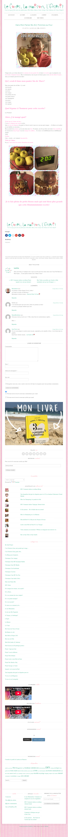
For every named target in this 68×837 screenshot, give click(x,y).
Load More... (27, 739)
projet (32, 773)
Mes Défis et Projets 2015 (11, 635)
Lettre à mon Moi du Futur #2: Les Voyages (31, 524)
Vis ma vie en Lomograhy (11, 679)
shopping (47, 773)
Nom (6, 364)
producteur (52, 258)
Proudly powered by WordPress (26, 826)
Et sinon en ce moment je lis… (13, 605)
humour (19, 770)
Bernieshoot (15, 288)
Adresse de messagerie (11, 370)
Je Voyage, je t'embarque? (11, 615)
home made (13, 771)
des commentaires (11, 803)
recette (36, 773)
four (24, 258)
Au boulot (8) (29, 335)
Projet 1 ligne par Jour (10, 649)
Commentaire (8, 346)
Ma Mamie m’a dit (9, 632)
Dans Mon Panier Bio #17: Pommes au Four (34, 25)
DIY (48, 767)
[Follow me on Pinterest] (34, 453)
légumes (32, 258)
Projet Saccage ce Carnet (11, 666)
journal (25, 770)
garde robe (7, 771)
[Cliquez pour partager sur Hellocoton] (13, 235)
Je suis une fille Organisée (11, 612)
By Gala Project (9, 545)
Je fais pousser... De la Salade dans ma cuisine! (32, 509)
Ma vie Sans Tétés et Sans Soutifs (28, 534)
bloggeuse (19, 768)
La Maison (33, 15)
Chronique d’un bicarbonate (12, 568)
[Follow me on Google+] (30, 453)
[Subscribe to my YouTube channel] (41, 453)
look (41, 770)
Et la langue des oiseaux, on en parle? (14, 588)
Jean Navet (14, 329)
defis (37, 768)
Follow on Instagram (39, 740)
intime (22, 770)
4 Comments (42, 28)
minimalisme (56, 770)
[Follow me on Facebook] (23, 453)
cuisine (33, 767)
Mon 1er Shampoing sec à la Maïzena (29, 514)
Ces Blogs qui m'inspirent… (12, 555)
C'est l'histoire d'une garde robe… (13, 551)
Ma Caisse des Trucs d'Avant (12, 629)
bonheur (27, 768)
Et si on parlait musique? (11, 598)
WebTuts (46, 826)
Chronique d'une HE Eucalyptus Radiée (15, 561)
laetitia (26, 28)
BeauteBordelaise (16, 315)
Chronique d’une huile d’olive (12, 578)
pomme (46, 258)
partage (20, 773)
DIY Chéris (8, 585)
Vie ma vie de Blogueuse (11, 676)
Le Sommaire (28, 18)
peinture (24, 773)
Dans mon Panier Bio (24, 256)
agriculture (8, 258)
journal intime (30, 770)
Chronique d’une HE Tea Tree (12, 575)
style (53, 773)
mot (62, 770)
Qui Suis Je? (11, 15)
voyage (18, 776)
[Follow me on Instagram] (37, 453)
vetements (7, 776)
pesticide (41, 258)
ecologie (19, 258)
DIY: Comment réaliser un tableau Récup (30, 489)
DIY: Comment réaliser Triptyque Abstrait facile (32, 504)
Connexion (8, 797)
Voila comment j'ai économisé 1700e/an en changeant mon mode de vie (38, 529)
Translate (17, 482)
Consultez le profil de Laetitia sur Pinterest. (16, 759)
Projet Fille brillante (10, 655)
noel (14, 773)
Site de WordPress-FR (10, 807)
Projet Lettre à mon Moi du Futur (13, 659)
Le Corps (22, 15)
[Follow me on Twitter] (27, 453)
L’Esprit (44, 15)
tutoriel (60, 773)
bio (13, 258)
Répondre (14, 298)
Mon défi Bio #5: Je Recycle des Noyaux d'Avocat (32, 519)
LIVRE (35, 771)
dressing (52, 768)
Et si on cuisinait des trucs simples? (41, 256)
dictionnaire (42, 768)
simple (58, 258)
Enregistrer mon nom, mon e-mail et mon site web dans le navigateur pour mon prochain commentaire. (33, 384)
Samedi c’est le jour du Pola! (12, 669)
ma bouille (49, 771)
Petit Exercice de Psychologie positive (14, 645)
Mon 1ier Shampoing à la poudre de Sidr (30, 499)
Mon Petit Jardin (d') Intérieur (12, 642)
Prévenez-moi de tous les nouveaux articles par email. (20, 397)
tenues (56, 773)
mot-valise (7, 773)
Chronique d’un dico (10, 572)
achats (6, 768)
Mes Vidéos (40, 18)
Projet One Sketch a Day (11, 662)
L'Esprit (7, 619)
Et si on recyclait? (9, 602)
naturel (11, 773)
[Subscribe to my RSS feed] (44, 453)
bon (16, 258)
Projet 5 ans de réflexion (11, 652)
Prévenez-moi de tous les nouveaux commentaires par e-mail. (22, 393)
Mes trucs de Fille (9, 639)
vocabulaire (13, 776)
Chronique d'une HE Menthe (12, 565)
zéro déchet (25, 776)
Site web (7, 377)
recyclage (41, 773)
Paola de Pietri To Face (33, 294)
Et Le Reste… (55, 15)
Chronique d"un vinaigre (11, 558)
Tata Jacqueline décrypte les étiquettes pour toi (16, 672)
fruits (27, 258)
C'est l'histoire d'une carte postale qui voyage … (17, 548)
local (36, 258)
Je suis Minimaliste (10, 608)
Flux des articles (10, 800)
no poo (17, 773)
